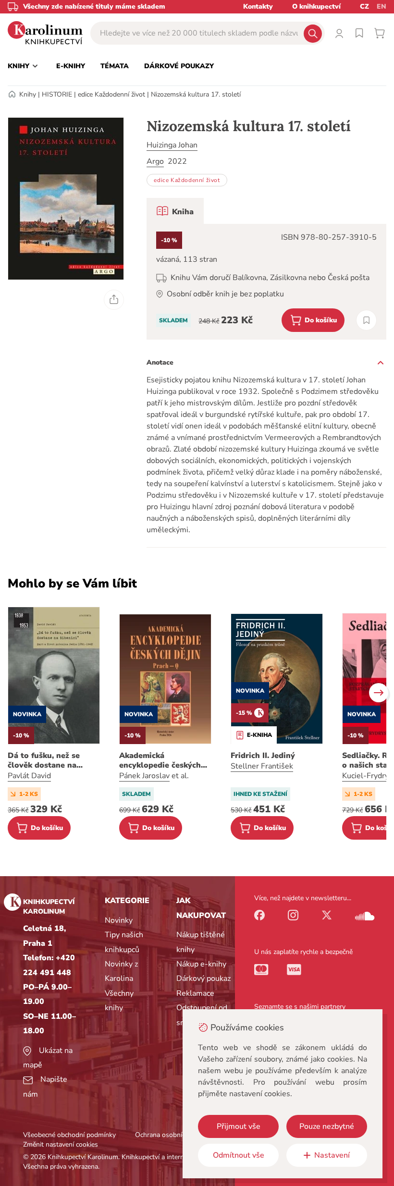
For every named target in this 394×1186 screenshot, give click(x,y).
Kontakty (258, 6)
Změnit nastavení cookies (60, 1144)
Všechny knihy (119, 1000)
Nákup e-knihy (201, 964)
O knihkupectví (316, 6)
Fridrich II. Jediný (263, 755)
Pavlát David (29, 775)
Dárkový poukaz (203, 978)
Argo (155, 161)
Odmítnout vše (238, 1155)
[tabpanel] (266, 282)
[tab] (175, 211)
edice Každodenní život (111, 94)
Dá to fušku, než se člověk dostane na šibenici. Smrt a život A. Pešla (52, 760)
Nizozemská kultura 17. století (196, 94)
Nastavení (332, 1155)
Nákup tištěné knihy (200, 941)
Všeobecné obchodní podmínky (69, 1134)
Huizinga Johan (172, 145)
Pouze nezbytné (326, 1126)
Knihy (27, 94)
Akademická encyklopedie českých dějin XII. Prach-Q (160, 760)
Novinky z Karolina (121, 971)
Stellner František (262, 766)
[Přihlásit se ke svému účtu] (339, 33)
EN (381, 6)
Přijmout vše (238, 1126)
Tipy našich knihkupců (124, 941)
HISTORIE (57, 94)
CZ (364, 6)
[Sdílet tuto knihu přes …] (114, 300)
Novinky (119, 920)
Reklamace (195, 993)
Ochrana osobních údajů (171, 1134)
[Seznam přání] (359, 33)
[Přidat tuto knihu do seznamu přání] (366, 320)
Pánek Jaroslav (144, 775)
